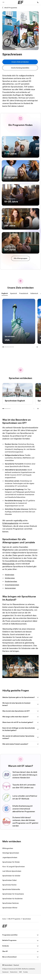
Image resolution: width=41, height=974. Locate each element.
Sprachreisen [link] (27, 919)
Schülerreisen (10, 578)
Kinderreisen (9, 575)
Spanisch (13, 293)
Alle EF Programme (10, 7)
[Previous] (33, 347)
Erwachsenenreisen (12, 585)
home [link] (4, 919)
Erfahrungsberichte (10, 523)
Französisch (23, 293)
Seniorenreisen (10, 588)
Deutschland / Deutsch (11, 965)
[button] (3, 2)
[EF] (20, 2)
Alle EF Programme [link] (14, 919)
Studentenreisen (11, 581)
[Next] (37, 347)
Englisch (5, 293)
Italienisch (34, 293)
